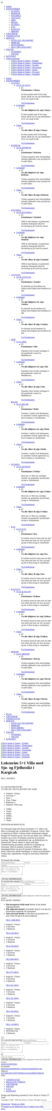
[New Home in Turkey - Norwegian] (26, 67)
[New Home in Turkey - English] (24, 61)
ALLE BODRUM (23, 148)
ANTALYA (16, 18)
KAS (13, 27)
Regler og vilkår (18, 1104)
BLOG (9, 714)
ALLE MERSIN (23, 654)
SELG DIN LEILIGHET (21, 47)
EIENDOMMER (13, 9)
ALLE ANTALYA (23, 277)
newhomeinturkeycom (33, 1069)
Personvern (5, 1104)
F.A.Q (8, 1089)
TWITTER (16, 1073)
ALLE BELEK (22, 404)
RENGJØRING (17, 45)
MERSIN (15, 31)
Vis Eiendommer (28, 103)
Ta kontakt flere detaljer (10, 860)
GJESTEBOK (12, 34)
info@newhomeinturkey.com (12, 1069)
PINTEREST (38, 1073)
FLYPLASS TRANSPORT (22, 40)
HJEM (8, 7)
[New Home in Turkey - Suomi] (24, 70)
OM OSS (10, 49)
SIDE (13, 20)
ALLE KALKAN (23, 592)
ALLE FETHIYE (23, 467)
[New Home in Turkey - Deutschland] (26, 63)
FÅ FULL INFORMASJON (11, 879)
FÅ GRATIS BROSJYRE (11, 1040)
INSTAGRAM (27, 1073)
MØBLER (15, 43)
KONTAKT (11, 56)
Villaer (18, 125)
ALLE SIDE (21, 342)
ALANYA (15, 11)
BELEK (14, 22)
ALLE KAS (21, 529)
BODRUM (15, 13)
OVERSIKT (16, 52)
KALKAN (15, 29)
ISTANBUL (16, 16)
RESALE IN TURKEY (15, 1082)
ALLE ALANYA (23, 85)
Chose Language (13, 58)
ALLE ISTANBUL (24, 212)
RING (14, 1064)
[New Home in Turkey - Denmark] (25, 74)
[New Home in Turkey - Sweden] (25, 65)
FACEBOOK (6, 1073)
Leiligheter (20, 105)
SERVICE (10, 38)
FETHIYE (15, 25)
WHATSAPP (6, 1064)
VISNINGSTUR (13, 36)
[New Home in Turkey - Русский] (25, 72)
